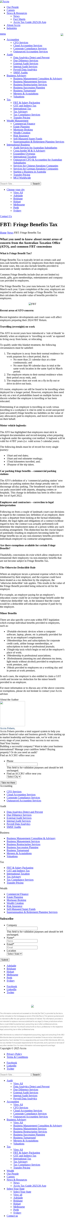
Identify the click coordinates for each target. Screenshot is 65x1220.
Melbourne (19, 204)
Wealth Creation (21, 132)
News (16, 16)
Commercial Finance (24, 123)
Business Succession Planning (29, 87)
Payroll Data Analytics (25, 69)
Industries (12, 28)
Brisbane (18, 198)
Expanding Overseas (24, 153)
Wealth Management (17, 120)
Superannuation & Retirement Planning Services (38, 141)
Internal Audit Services (25, 66)
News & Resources (17, 13)
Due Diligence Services (25, 60)
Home (3, 232)
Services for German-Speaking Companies (35, 168)
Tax (9, 99)
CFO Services (20, 42)
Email (10, 944)
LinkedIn (11, 989)
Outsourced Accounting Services (30, 51)
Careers (11, 10)
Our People (13, 7)
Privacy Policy (14, 1054)
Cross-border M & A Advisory (29, 150)
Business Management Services (29, 81)
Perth (16, 207)
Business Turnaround (24, 90)
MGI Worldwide (22, 177)
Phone (10, 761)
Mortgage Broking (23, 129)
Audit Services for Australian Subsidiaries (35, 147)
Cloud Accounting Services (27, 45)
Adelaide (18, 195)
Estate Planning (21, 126)
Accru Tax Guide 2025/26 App (29, 22)
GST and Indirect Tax (24, 105)
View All (18, 192)
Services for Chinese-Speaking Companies (35, 165)
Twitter (10, 992)
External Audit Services (25, 63)
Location (11, 950)
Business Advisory (16, 75)
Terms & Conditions (17, 1057)
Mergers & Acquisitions (25, 93)
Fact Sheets (19, 19)
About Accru (13, 25)
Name (10, 937)
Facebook (12, 986)
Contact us (12, 1215)
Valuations (18, 96)
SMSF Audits (20, 72)
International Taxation (24, 156)
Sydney (17, 210)
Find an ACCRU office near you (24, 773)
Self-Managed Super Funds (27, 138)
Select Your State (15, 1188)
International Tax (22, 108)
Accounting (13, 39)
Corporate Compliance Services (30, 48)
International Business (18, 144)
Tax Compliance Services (26, 114)
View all (17, 1194)
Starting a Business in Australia (29, 171)
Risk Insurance (21, 135)
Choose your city (16, 189)
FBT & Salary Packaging (26, 102)
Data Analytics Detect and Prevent (31, 57)
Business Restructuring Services (30, 84)
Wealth (10, 1170)
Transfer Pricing (21, 117)
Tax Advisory (20, 111)
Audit (10, 54)
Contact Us (6, 216)
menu (3, 33)
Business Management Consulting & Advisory (37, 78)
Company (12, 925)
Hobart (17, 201)
